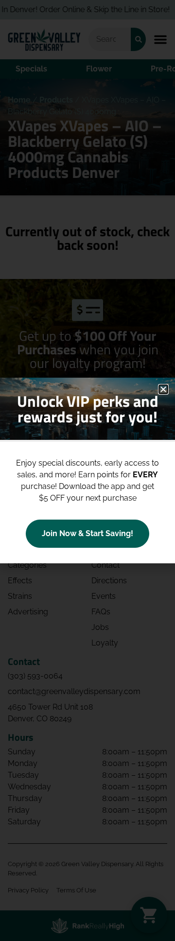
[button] (163, 389)
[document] (87, 470)
